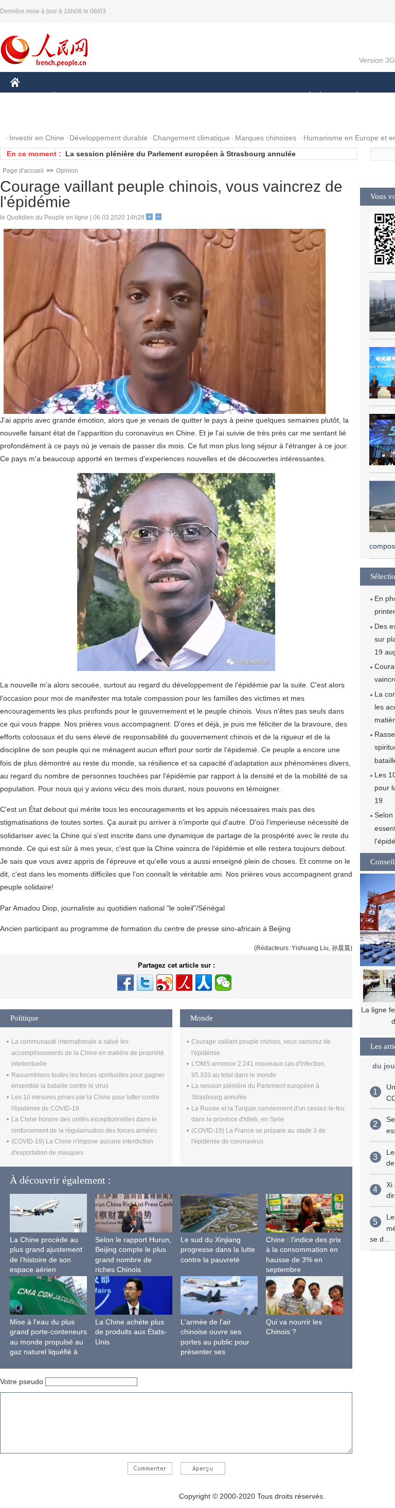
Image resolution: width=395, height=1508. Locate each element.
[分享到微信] (223, 982)
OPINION (32, 117)
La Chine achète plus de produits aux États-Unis (131, 1332)
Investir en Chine (36, 138)
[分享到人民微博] (184, 982)
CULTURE (258, 97)
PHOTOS (76, 117)
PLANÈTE (351, 97)
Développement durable (108, 138)
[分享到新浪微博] (164, 982)
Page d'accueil (23, 170)
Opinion (67, 170)
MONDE (121, 97)
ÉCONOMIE (73, 97)
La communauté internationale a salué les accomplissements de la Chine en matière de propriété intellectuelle (87, 1052)
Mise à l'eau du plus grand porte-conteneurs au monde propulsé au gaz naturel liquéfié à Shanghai (48, 1342)
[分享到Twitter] (145, 982)
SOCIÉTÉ (305, 97)
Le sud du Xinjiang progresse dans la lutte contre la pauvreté (218, 1250)
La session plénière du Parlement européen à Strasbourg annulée (180, 154)
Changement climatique (191, 138)
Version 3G (377, 60)
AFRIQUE (165, 97)
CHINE (28, 97)
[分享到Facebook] (125, 982)
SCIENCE (211, 97)
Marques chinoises (265, 138)
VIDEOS (118, 117)
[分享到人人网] (203, 982)
